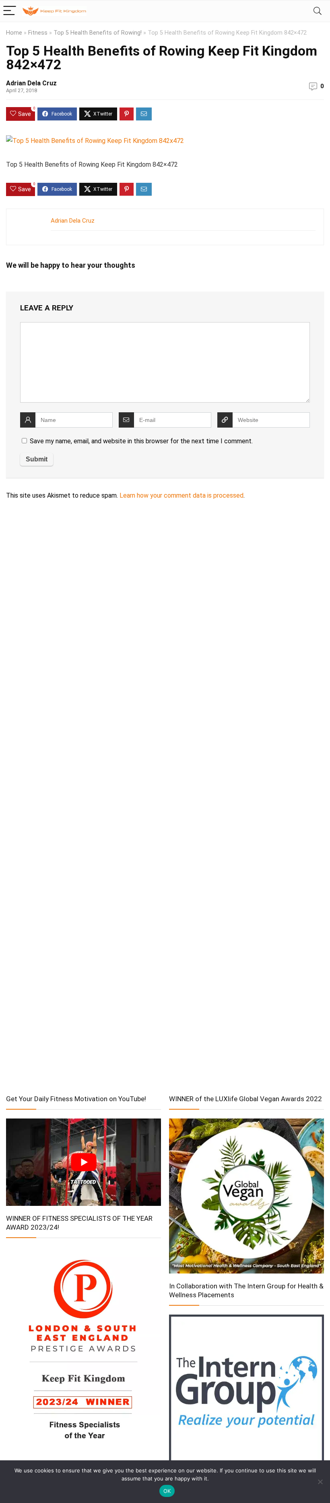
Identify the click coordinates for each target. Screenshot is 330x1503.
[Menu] (9, 11)
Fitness (37, 32)
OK (167, 1491)
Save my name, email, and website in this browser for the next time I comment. (141, 441)
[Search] (317, 11)
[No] (320, 1482)
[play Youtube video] (83, 1161)
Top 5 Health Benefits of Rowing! (98, 32)
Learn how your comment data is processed (181, 495)
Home (14, 32)
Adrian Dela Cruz (31, 83)
